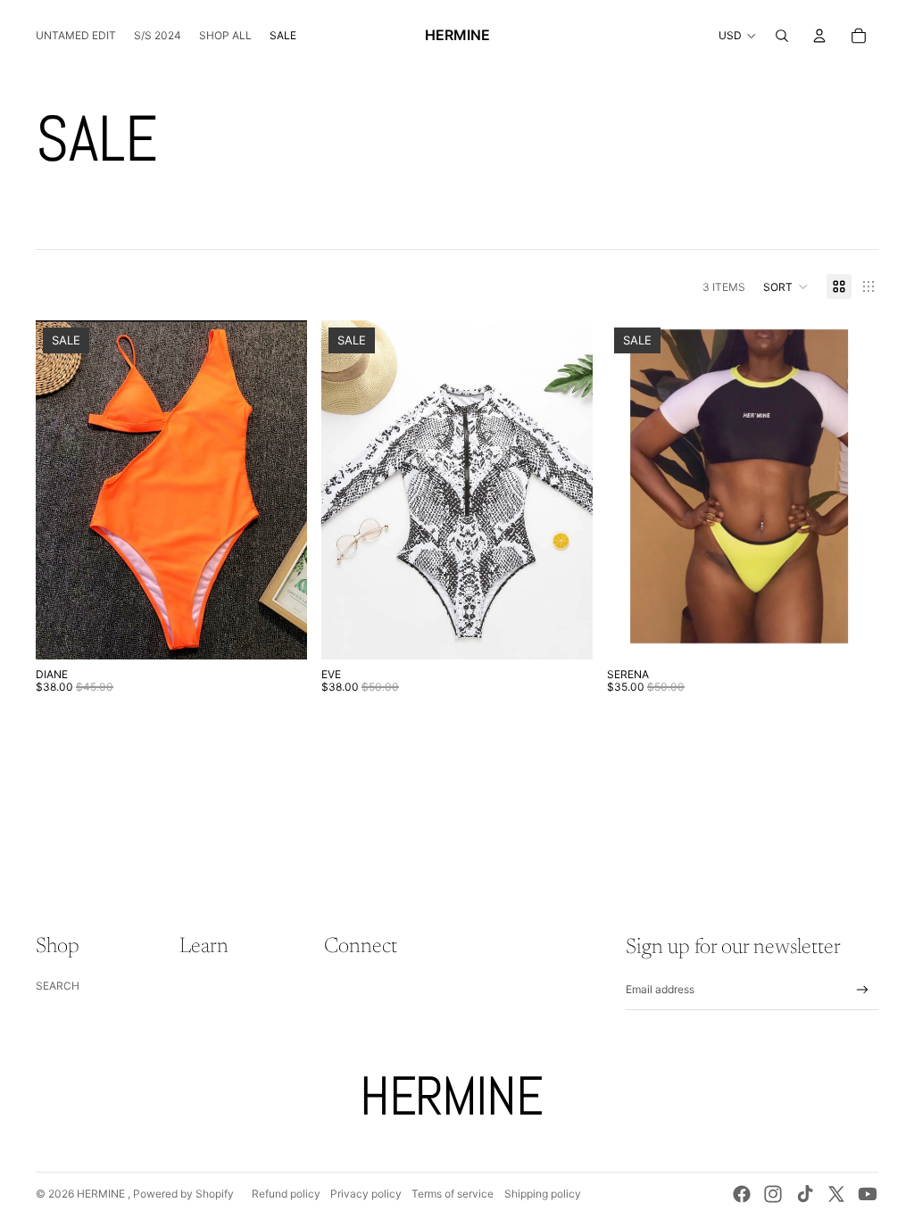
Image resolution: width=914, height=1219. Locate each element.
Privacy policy (366, 1193)
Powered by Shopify (183, 1193)
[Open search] (782, 35)
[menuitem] (76, 35)
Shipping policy (542, 1193)
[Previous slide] (348, 490)
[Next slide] (566, 490)
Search (57, 985)
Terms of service (452, 1193)
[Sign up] (862, 990)
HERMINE (102, 1193)
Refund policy (286, 1193)
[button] (786, 286)
